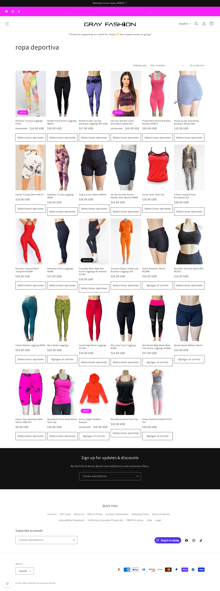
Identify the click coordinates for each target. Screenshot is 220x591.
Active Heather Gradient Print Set (157, 421)
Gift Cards (65, 514)
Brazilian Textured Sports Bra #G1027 (189, 270)
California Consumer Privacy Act (105, 520)
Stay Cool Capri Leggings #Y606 (123, 347)
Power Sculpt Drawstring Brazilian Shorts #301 (186, 122)
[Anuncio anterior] (69, 11)
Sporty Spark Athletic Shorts (188, 345)
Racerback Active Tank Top (124, 419)
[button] (7, 23)
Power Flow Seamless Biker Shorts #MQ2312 (29, 421)
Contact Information (117, 514)
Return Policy (94, 514)
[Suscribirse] (137, 476)
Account (52, 514)
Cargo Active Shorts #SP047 (93, 194)
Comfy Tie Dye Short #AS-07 (29, 194)
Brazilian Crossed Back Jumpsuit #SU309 (26, 270)
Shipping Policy (140, 514)
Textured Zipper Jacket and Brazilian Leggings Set (124, 270)
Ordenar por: (140, 65)
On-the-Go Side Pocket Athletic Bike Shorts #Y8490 (124, 196)
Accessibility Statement (72, 520)
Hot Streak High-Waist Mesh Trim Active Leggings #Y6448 (156, 347)
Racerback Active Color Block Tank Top (62, 421)
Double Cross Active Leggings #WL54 (62, 122)
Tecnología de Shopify (46, 583)
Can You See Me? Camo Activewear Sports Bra (122, 122)
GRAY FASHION (29, 583)
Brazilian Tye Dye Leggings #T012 (29, 122)
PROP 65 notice (134, 520)
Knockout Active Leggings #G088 (60, 270)
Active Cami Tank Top (153, 194)
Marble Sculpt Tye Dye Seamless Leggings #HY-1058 (93, 122)
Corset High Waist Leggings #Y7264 (92, 347)
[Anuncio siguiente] (150, 11)
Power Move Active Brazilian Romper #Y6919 (156, 122)
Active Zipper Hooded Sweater (90, 421)
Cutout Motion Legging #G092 (30, 345)
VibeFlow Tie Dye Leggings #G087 (60, 196)
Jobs (149, 520)
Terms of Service (161, 514)
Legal (158, 520)
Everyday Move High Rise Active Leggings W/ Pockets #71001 (93, 271)
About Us (79, 514)
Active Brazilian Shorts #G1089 (153, 270)
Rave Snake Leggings (58, 345)
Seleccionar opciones (31, 137)
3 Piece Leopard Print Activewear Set (185, 196)
